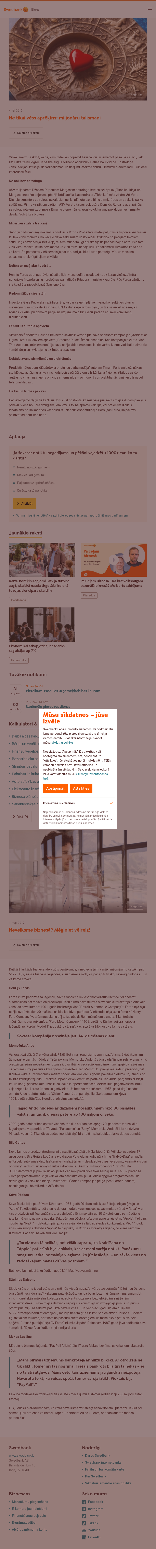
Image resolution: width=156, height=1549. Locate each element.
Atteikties (81, 788)
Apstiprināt (55, 788)
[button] (78, 802)
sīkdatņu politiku (62, 742)
